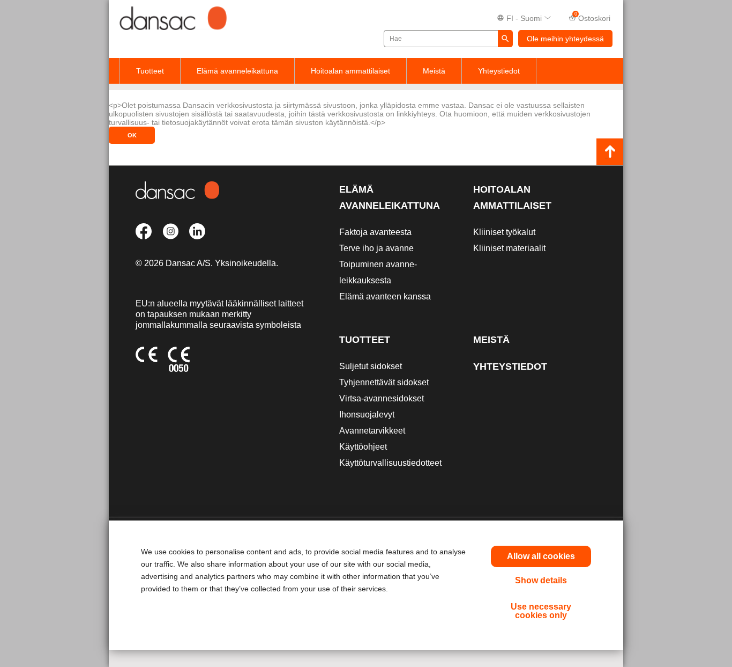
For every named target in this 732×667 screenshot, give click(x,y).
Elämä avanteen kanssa (385, 296)
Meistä (434, 71)
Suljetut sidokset (370, 366)
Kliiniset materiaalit (509, 248)
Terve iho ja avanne (376, 248)
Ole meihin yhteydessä (565, 38)
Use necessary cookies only (541, 611)
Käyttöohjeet (363, 446)
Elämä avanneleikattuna (237, 71)
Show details (541, 580)
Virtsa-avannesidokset (381, 398)
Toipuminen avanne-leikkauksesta (378, 272)
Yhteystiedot (499, 71)
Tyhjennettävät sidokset (384, 382)
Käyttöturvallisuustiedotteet (390, 462)
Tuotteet (150, 71)
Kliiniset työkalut (504, 232)
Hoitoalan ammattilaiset (350, 71)
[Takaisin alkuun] (609, 151)
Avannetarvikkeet (372, 430)
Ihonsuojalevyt (366, 414)
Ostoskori (592, 17)
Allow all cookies (541, 556)
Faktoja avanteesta (375, 232)
